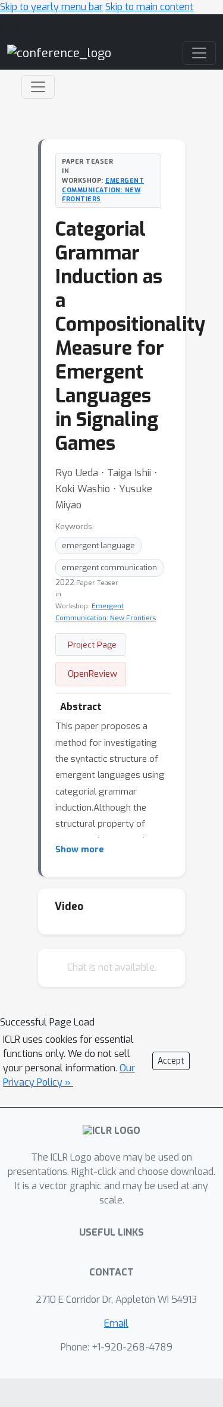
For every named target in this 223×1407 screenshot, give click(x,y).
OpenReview (92, 674)
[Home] (59, 53)
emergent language (98, 545)
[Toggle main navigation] (199, 53)
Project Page (92, 644)
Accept (171, 1061)
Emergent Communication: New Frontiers (103, 190)
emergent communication (109, 567)
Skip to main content (149, 7)
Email (116, 1323)
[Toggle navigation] (38, 87)
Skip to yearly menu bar (51, 7)
